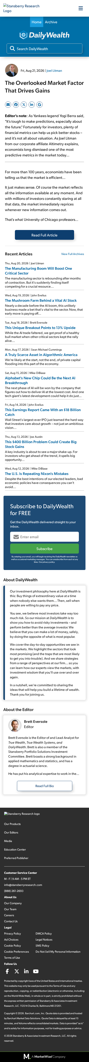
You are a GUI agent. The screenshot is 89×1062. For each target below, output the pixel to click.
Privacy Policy (12, 933)
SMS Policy (42, 945)
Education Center (15, 849)
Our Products (12, 824)
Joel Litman (54, 70)
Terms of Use (12, 957)
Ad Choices (11, 939)
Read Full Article (44, 234)
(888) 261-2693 (13, 891)
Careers (9, 915)
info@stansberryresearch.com (23, 884)
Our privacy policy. (47, 562)
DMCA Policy (44, 933)
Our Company (13, 903)
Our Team (10, 909)
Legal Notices (44, 939)
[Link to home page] (24, 8)
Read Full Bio (44, 786)
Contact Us (11, 921)
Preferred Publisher (16, 858)
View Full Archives (72, 254)
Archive (51, 21)
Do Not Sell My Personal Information (58, 951)
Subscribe (44, 548)
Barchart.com (32, 1013)
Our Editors (11, 832)
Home (37, 21)
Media (8, 841)
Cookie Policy (12, 945)
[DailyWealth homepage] (44, 35)
